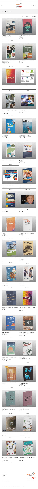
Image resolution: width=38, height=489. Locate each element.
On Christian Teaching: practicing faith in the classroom (10, 307)
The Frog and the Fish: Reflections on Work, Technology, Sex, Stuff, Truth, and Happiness (26, 383)
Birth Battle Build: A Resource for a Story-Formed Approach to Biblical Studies (10, 110)
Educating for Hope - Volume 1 (6, 159)
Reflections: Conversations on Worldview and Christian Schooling (9, 358)
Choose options (10, 40)
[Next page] (21, 467)
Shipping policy (24, 486)
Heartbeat (3, 233)
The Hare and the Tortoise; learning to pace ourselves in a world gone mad (10, 408)
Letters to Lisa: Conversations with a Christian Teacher (26, 233)
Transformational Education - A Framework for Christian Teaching (27, 458)
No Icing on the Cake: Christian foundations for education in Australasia (27, 258)
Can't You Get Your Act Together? (6, 135)
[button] (2, 5)
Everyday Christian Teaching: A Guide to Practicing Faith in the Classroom (27, 160)
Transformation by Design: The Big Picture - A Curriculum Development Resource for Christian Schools (10, 458)
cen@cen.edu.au (7, 478)
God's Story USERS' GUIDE (5, 209)
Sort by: (22, 16)
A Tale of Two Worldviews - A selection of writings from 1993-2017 (26, 36)
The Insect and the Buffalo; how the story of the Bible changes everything (26, 408)
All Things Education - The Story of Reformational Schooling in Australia (9, 61)
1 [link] (16, 467)
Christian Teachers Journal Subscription (24, 135)
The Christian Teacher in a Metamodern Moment (8, 382)
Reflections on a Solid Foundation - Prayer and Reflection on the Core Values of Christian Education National (27, 333)
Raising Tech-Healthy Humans (6, 332)
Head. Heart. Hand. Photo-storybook (24, 209)
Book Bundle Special (22, 110)
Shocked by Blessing (22, 357)
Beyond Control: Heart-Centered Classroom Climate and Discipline (26, 61)
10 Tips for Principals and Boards (6, 35)
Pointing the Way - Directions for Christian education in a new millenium (27, 308)
